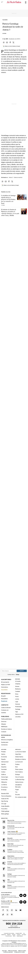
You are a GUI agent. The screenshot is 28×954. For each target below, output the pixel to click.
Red (16, 766)
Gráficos (3, 774)
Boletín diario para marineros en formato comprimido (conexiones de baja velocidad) (15, 851)
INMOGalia (4, 726)
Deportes (3, 766)
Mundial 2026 (5, 793)
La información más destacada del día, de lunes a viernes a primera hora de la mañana (16, 822)
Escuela (17, 794)
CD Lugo (3, 803)
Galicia (3, 754)
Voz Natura (24, 934)
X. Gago (3, 205)
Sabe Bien (18, 754)
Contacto (3, 731)
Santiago (17, 709)
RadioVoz (9, 934)
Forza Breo (4, 808)
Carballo (17, 691)
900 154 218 (14, 923)
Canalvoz (18, 934)
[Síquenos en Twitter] (7, 910)
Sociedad (4, 769)
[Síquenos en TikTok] (3, 914)
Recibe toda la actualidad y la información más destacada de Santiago (16, 875)
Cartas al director (6, 707)
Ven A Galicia (19, 772)
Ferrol (17, 696)
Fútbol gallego (5, 811)
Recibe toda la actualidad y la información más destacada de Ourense (16, 886)
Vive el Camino (19, 777)
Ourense (17, 704)
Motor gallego (5, 813)
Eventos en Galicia (6, 729)
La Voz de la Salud (20, 751)
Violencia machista (18, 177)
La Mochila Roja (19, 779)
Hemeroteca (4, 687)
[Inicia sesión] (25, 2)
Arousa (17, 686)
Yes (16, 792)
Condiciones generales (8, 952)
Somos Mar (4, 779)
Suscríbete (4, 689)
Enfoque (17, 774)
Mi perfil (3, 696)
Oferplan (3, 724)
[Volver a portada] (14, 2)
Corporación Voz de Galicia (9, 933)
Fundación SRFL (19, 933)
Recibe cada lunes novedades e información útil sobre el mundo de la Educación (16, 839)
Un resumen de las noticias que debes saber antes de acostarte (15, 827)
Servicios (3, 721)
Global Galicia (19, 756)
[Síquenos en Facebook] (3, 910)
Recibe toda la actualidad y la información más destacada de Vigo (16, 881)
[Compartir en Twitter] (13, 42)
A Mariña (17, 684)
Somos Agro (4, 777)
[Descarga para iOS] (21, 895)
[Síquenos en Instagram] (12, 910)
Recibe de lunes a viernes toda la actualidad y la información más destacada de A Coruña (16, 863)
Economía (4, 756)
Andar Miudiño (5, 806)
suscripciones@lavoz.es (14, 927)
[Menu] (2, 2)
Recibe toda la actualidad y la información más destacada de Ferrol (16, 869)
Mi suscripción (5, 682)
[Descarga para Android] (24, 895)
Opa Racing (4, 801)
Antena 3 (11, 177)
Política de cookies (22, 950)
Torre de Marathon (6, 796)
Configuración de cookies (19, 952)
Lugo (16, 701)
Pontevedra (18, 706)
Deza (16, 694)
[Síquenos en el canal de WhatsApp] (7, 914)
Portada (3, 751)
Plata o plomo (19, 769)
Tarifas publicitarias (6, 719)
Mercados (18, 787)
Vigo (16, 711)
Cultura (3, 772)
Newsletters (4, 698)
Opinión (3, 764)
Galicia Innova (19, 782)
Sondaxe (13, 934)
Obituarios (4, 782)
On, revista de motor (20, 797)
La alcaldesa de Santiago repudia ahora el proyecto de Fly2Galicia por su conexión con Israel (8, 199)
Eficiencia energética (7, 739)
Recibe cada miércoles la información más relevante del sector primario (15, 845)
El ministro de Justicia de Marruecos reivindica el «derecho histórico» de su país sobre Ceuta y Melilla (10, 212)
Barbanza (18, 689)
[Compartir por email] (7, 42)
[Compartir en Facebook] (10, 42)
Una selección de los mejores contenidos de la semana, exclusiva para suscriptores (16, 833)
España (3, 759)
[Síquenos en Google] (12, 914)
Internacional (4, 761)
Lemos (17, 699)
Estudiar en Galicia (20, 759)
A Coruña (17, 681)
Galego (17, 674)
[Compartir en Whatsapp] (3, 42)
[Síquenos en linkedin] (16, 910)
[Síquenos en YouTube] (20, 910)
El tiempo (3, 789)
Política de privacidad (12, 950)
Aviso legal (4, 950)
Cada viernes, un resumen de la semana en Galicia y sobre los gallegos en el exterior (15, 857)
